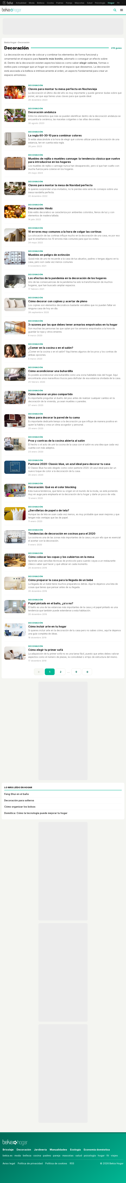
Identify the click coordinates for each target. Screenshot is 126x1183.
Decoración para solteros (19, 800)
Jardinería (40, 1149)
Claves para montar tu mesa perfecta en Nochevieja (62, 89)
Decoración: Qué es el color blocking (52, 487)
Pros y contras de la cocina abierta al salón (56, 440)
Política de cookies (56, 1163)
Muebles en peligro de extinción (49, 254)
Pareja (69, 3)
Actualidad (21, 3)
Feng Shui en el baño (16, 794)
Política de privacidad (30, 1163)
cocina (37, 1155)
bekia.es (7, 1155)
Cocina (50, 3)
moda (17, 1155)
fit (107, 1155)
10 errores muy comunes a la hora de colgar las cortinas (64, 231)
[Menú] (121, 10)
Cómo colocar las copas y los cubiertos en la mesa (61, 557)
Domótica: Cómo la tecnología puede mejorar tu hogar (35, 813)
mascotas (68, 1155)
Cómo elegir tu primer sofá (45, 649)
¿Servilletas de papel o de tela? (48, 510)
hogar (101, 1155)
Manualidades (58, 1149)
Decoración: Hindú (40, 208)
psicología (90, 1155)
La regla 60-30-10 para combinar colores (55, 135)
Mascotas (79, 3)
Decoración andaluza (42, 112)
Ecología (75, 1149)
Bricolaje (8, 1149)
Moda (31, 3)
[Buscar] (115, 10)
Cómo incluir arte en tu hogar (47, 626)
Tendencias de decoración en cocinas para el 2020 (61, 533)
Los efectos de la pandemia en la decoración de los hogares (67, 278)
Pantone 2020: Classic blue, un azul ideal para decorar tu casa (69, 464)
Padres (59, 3)
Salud (89, 3)
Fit (118, 3)
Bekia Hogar (10, 42)
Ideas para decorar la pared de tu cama (54, 417)
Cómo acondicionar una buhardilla (50, 371)
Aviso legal (9, 1163)
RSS (72, 1163)
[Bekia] (8, 3)
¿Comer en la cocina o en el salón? (50, 347)
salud (78, 1155)
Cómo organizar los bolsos (19, 806)
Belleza (40, 3)
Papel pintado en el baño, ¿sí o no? (50, 603)
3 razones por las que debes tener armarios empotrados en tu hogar (72, 324)
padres (47, 1155)
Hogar (111, 3)
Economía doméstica (97, 1149)
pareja (56, 1155)
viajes (114, 1155)
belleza (27, 1155)
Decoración (35, 85)
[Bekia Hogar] (11, 10)
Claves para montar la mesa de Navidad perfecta (60, 185)
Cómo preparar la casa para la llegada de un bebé (60, 580)
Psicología (100, 3)
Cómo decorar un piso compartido (50, 394)
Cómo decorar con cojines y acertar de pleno (57, 301)
